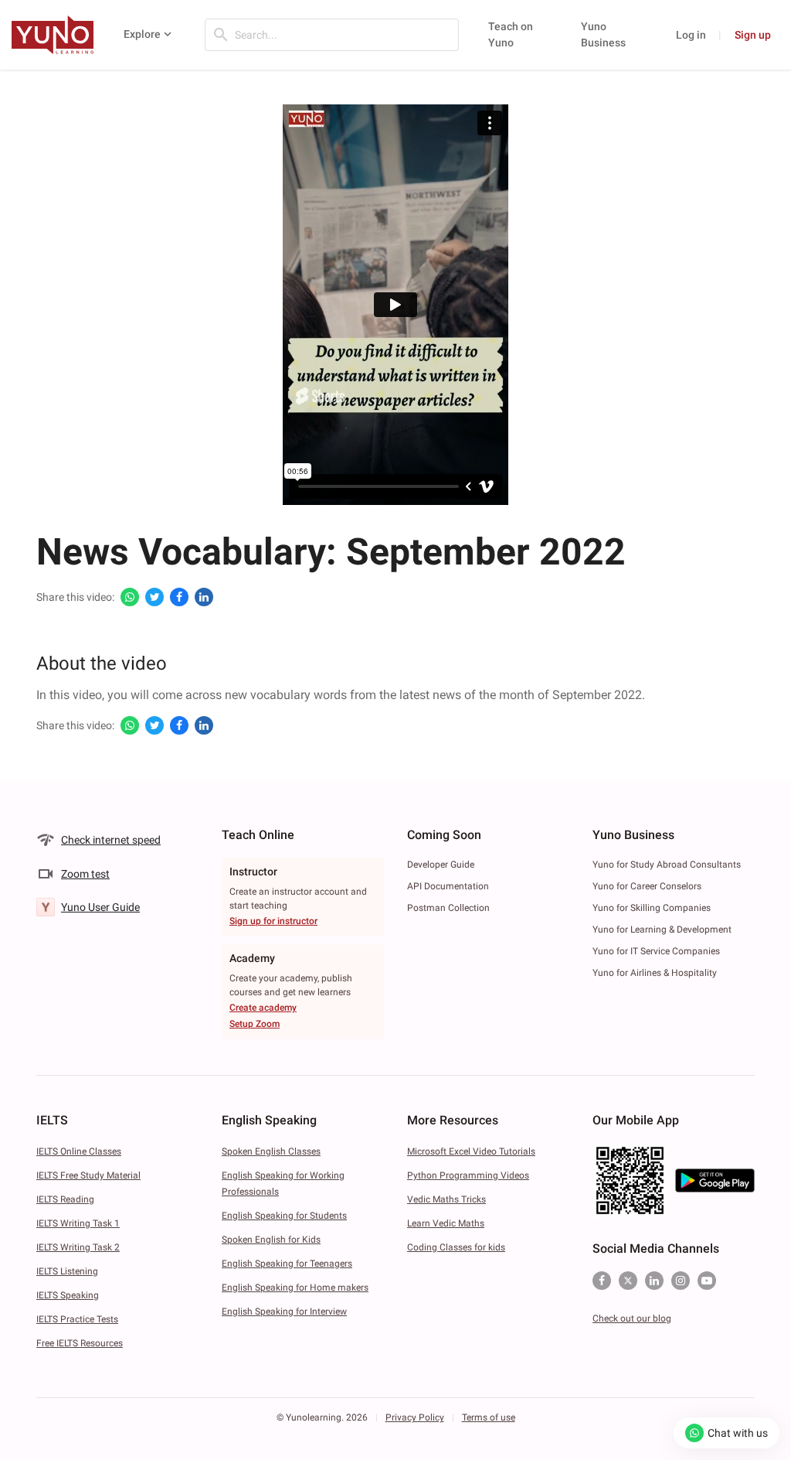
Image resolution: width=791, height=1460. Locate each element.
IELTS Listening (67, 1271)
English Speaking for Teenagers (287, 1263)
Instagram (680, 1280)
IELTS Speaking (67, 1295)
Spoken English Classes (271, 1151)
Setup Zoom (254, 1023)
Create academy (263, 1007)
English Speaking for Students (284, 1215)
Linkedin (654, 1280)
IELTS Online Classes (78, 1151)
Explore (142, 34)
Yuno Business (603, 34)
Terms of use (488, 1417)
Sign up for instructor (273, 921)
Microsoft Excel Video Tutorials (471, 1151)
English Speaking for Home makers (295, 1287)
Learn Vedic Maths (445, 1223)
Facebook (601, 1280)
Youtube (707, 1280)
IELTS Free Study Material (88, 1175)
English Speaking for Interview (284, 1311)
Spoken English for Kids (271, 1239)
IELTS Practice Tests (77, 1319)
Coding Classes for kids (456, 1247)
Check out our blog (631, 1318)
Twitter (628, 1280)
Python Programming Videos (468, 1175)
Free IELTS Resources (79, 1343)
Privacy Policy (414, 1417)
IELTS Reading (65, 1199)
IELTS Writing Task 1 (78, 1223)
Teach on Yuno (510, 34)
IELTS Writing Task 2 (78, 1247)
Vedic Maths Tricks (446, 1199)
